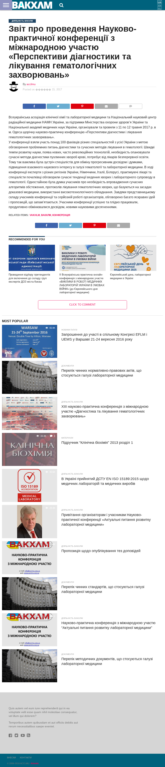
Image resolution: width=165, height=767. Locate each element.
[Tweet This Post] (58, 105)
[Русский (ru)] (159, 8)
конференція (61, 215)
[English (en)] (159, 5)
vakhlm (35, 215)
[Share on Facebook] (34, 105)
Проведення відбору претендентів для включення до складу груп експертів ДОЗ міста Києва (29, 278)
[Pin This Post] (82, 105)
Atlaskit (35, 763)
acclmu (31, 84)
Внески (11, 757)
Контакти (26, 757)
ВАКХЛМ (46, 215)
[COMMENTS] (130, 105)
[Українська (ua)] (159, 1)
